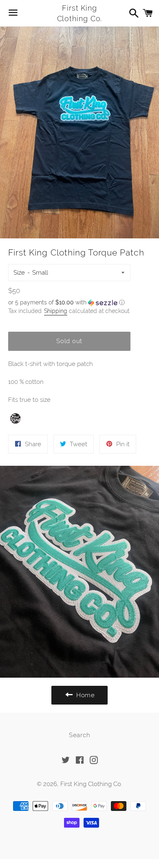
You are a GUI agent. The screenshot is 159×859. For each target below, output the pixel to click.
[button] (69, 302)
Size (19, 272)
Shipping (55, 311)
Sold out (69, 341)
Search (80, 735)
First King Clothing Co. (79, 13)
